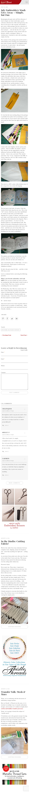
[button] (26, 2)
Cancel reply (24, 350)
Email (2, 359)
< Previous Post (6, 335)
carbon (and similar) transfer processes (12, 708)
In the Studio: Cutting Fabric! (13, 542)
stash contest (14, 329)
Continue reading (18, 627)
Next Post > (24, 335)
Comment (3, 372)
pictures (5, 329)
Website (3, 365)
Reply (7, 425)
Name (2, 352)
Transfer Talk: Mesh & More (13, 693)
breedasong (21, 348)
